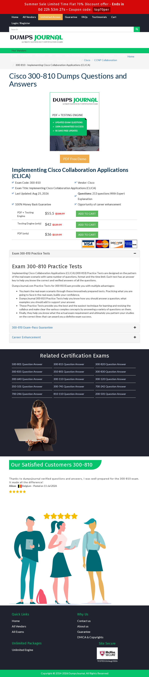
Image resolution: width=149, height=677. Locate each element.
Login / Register (21, 23)
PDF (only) (23, 233)
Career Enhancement (26, 337)
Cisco (14, 55)
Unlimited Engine (22, 649)
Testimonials (99, 17)
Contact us (84, 620)
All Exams (18, 631)
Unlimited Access (50, 17)
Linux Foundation (75, 55)
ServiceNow (46, 60)
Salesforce (94, 55)
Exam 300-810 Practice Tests (31, 253)
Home (15, 17)
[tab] (74, 253)
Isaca (59, 55)
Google (121, 55)
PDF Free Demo (74, 159)
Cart (113, 17)
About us (82, 626)
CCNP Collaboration (105, 60)
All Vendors (29, 17)
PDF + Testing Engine (25, 214)
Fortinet (40, 55)
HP (50, 55)
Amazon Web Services (23, 60)
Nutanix (61, 60)
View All (74, 60)
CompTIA (26, 55)
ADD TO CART (87, 213)
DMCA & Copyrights (90, 637)
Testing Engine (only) (29, 223)
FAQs (85, 17)
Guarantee (71, 17)
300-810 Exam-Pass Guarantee (32, 327)
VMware (109, 55)
